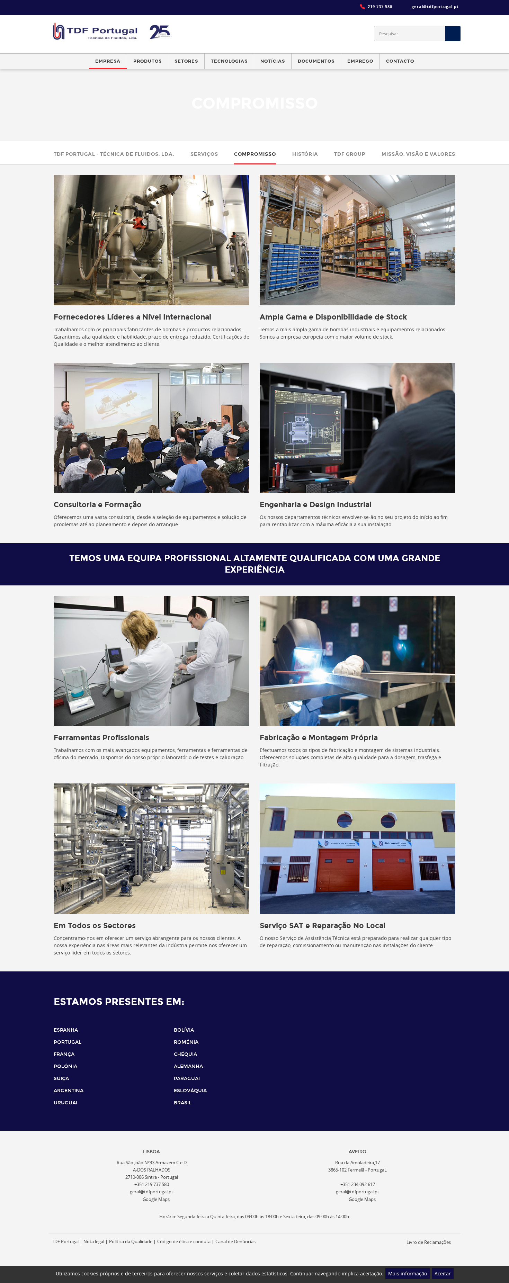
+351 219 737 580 (151, 1184)
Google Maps (156, 1199)
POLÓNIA (65, 1066)
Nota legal (93, 1242)
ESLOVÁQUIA (190, 1091)
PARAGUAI (187, 1079)
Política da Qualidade (130, 1242)
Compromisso (255, 154)
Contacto (400, 61)
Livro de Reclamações (429, 1242)
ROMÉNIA (186, 1042)
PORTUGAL (67, 1042)
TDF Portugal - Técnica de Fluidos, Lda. (114, 154)
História (305, 154)
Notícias (272, 61)
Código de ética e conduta (184, 1242)
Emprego (360, 61)
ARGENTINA (68, 1091)
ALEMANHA (188, 1066)
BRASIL (182, 1103)
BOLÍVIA (184, 1030)
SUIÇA (61, 1079)
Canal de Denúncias (235, 1242)
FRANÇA (64, 1054)
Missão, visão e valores (418, 154)
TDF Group (349, 154)
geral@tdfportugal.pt (151, 1192)
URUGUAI (65, 1103)
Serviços (204, 154)
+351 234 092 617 (357, 1184)
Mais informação (407, 1273)
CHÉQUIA (185, 1054)
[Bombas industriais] (113, 31)
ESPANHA (66, 1030)
